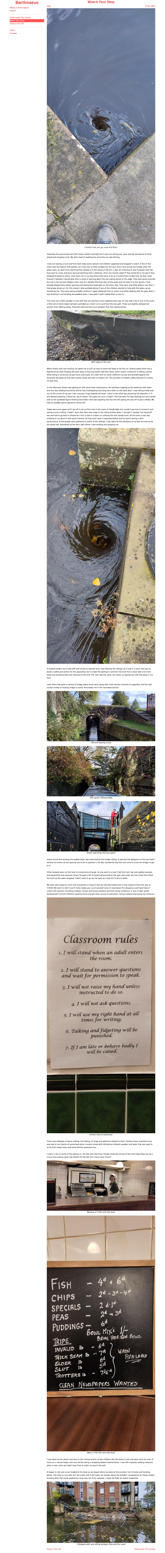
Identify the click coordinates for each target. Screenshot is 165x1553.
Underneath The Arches (20, 18)
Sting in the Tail (17, 24)
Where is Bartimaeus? (19, 8)
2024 (12, 30)
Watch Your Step (17, 21)
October (13, 33)
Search (13, 11)
